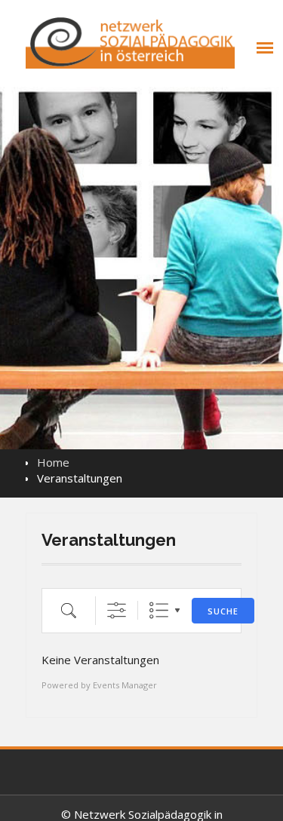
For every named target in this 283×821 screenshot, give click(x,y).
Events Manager (125, 685)
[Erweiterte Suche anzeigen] (116, 610)
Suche (223, 611)
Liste (158, 610)
